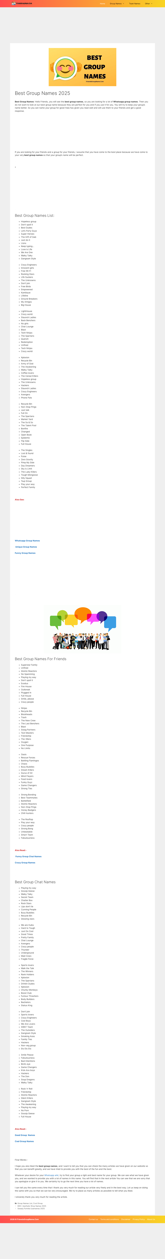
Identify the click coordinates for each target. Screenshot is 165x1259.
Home (102, 3)
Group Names (116, 3)
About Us (151, 1219)
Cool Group (38, 1203)
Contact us (93, 1219)
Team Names (134, 3)
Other (147, 3)
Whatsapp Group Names (27, 540)
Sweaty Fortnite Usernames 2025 (31, 1209)
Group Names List (25, 1203)
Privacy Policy (139, 1219)
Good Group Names (25, 1135)
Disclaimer (125, 1219)
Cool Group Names (24, 1141)
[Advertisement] (82, 25)
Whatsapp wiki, (51, 1175)
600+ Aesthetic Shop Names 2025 (32, 1206)
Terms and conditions (109, 1219)
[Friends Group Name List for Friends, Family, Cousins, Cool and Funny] (22, 3)
